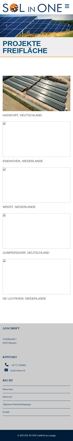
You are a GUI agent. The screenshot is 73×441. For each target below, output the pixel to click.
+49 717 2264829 (18, 365)
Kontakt (6, 412)
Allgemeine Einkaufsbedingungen (17, 404)
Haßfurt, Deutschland (22, 115)
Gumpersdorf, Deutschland (26, 252)
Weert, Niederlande (19, 207)
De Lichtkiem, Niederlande (24, 298)
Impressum (7, 397)
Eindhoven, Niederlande (23, 161)
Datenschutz (8, 389)
